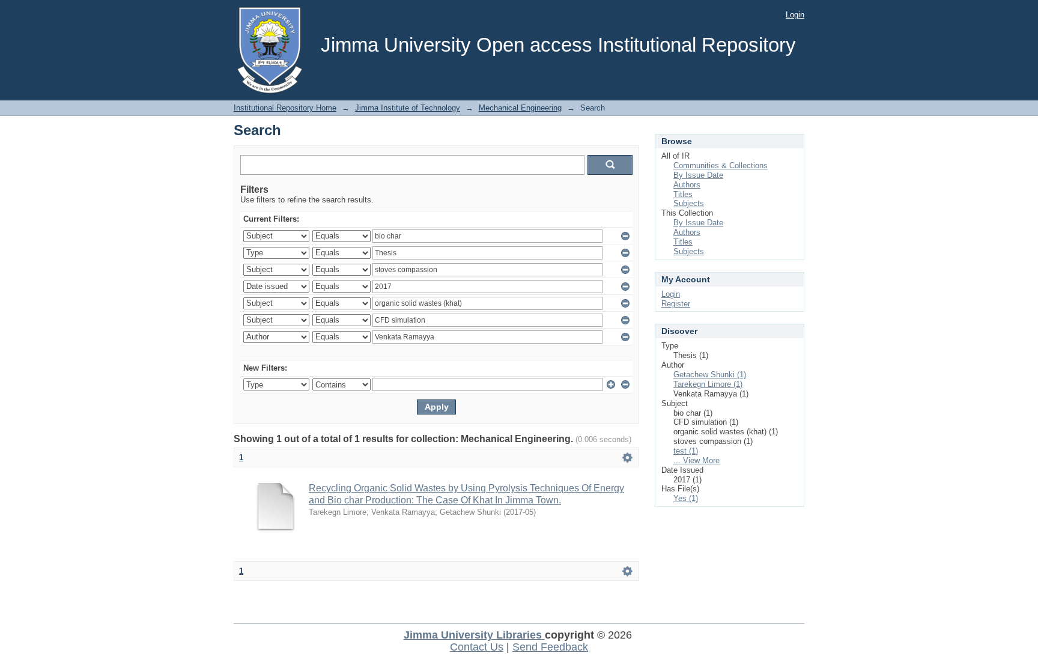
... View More (696, 460)
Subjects (688, 203)
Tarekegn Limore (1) (707, 384)
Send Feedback (550, 647)
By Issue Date (698, 175)
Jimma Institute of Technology (407, 107)
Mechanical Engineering (520, 107)
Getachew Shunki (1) (709, 374)
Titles (683, 194)
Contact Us (476, 647)
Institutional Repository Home (285, 107)
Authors (686, 184)
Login (795, 14)
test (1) (685, 450)
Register (675, 303)
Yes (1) (685, 498)
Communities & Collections (720, 165)
